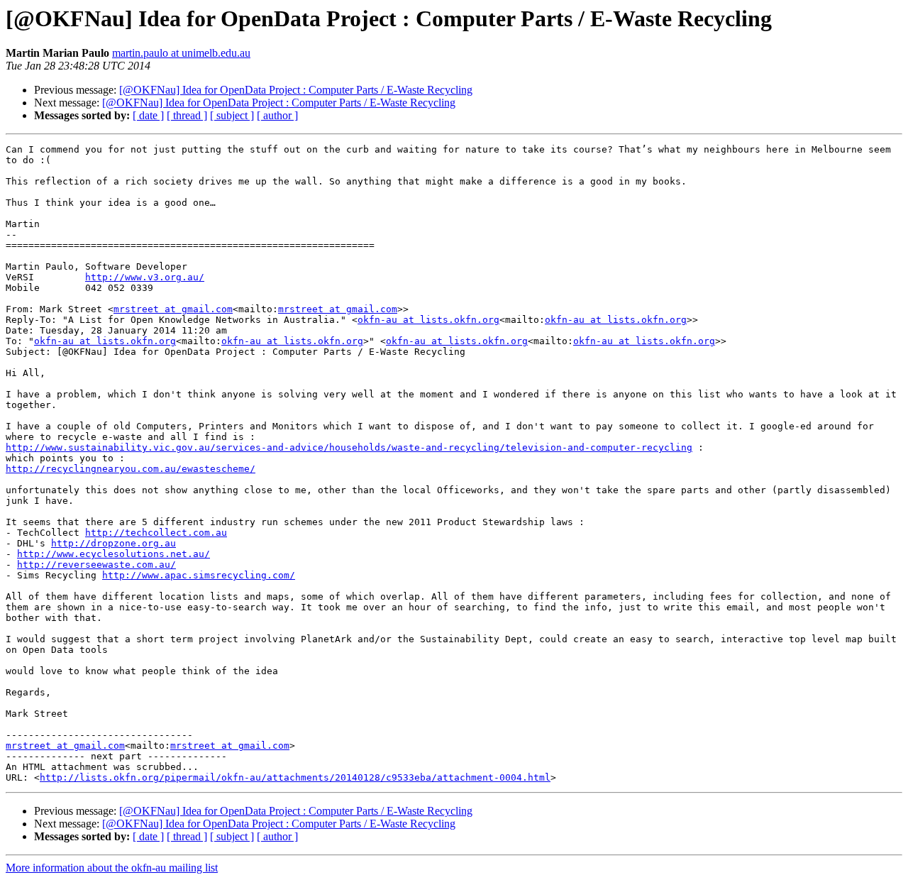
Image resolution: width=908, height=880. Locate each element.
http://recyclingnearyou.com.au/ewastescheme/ (130, 468)
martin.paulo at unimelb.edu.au (181, 53)
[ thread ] (187, 115)
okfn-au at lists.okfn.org (428, 319)
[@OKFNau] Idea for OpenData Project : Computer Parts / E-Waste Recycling (295, 90)
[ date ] (148, 115)
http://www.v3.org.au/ (144, 277)
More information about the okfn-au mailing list (112, 868)
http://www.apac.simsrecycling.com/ (198, 575)
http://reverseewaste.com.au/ (96, 564)
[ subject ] (232, 115)
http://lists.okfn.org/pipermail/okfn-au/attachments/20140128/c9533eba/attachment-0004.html (295, 777)
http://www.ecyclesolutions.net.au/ (113, 554)
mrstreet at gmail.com (173, 309)
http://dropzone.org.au (113, 543)
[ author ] (277, 115)
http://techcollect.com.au (156, 532)
